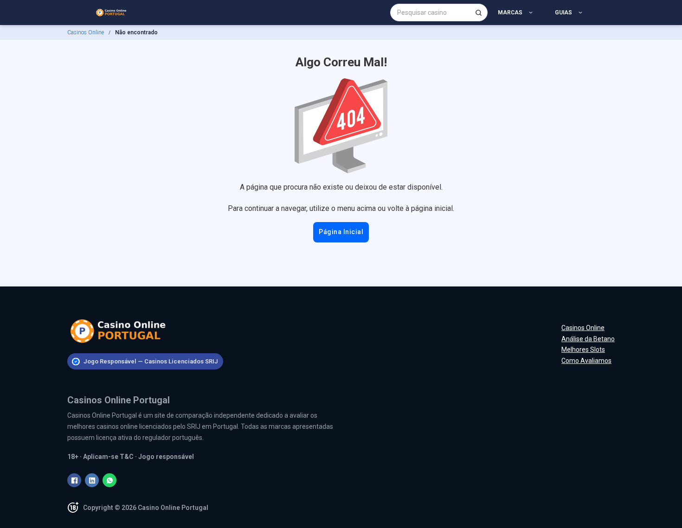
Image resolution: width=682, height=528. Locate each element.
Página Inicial (341, 231)
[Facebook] (74, 480)
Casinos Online (85, 32)
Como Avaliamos (586, 360)
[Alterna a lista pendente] (532, 12)
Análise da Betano (588, 339)
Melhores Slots (583, 349)
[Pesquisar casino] (478, 12)
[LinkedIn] (92, 480)
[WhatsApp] (109, 480)
